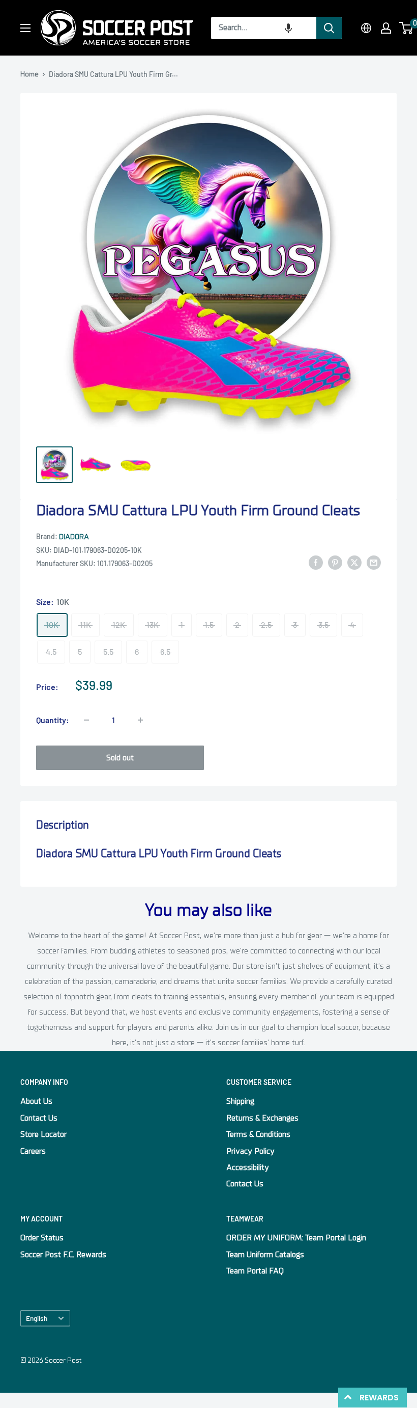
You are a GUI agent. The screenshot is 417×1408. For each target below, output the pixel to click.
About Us (36, 1101)
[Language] (366, 28)
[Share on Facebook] (316, 562)
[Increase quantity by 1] (140, 720)
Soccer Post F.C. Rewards (63, 1254)
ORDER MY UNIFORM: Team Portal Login (296, 1237)
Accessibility (247, 1167)
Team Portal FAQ (255, 1271)
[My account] (386, 28)
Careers (33, 1151)
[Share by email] (374, 562)
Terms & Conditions (258, 1134)
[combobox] (263, 28)
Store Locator (43, 1134)
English (36, 1318)
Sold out (120, 757)
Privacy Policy (250, 1151)
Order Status (42, 1237)
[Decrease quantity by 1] (86, 720)
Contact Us (38, 1118)
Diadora (74, 537)
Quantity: (52, 720)
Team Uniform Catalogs (265, 1254)
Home (29, 74)
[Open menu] (25, 28)
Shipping (240, 1101)
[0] (406, 28)
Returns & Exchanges (262, 1118)
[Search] (329, 28)
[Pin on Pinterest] (335, 562)
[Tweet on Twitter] (354, 562)
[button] (288, 28)
